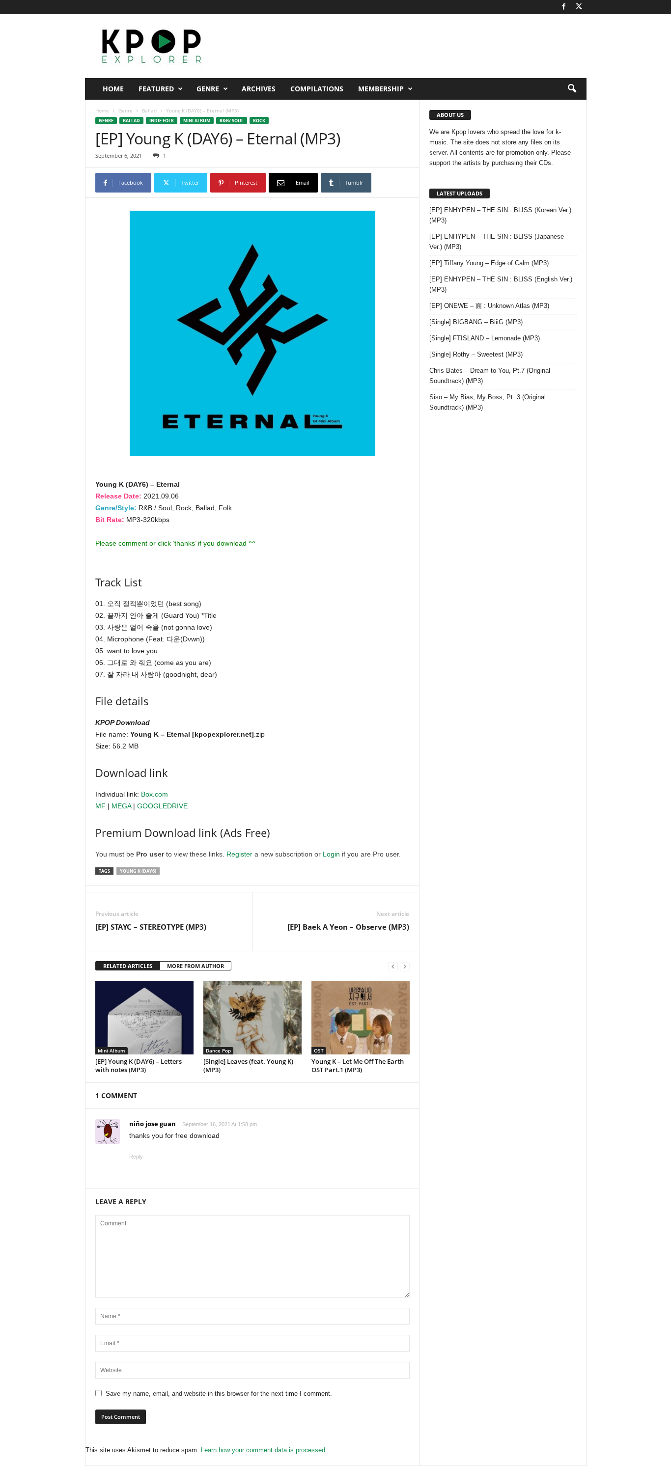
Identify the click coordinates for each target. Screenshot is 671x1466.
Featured (156, 88)
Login (331, 854)
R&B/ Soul (232, 120)
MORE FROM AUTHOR (195, 965)
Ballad (149, 110)
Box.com (154, 794)
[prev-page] (393, 966)
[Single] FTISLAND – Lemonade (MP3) (484, 338)
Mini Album (196, 120)
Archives (259, 88)
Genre (207, 88)
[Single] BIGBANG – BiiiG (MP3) (476, 322)
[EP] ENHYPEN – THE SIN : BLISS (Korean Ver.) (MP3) (500, 215)
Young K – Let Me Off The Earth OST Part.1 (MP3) (357, 1065)
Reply (136, 1157)
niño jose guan (152, 1123)
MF (100, 806)
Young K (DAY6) (138, 871)
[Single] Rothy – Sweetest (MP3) (476, 354)
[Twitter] (579, 7)
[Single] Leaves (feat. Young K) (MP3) (248, 1065)
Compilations (316, 88)
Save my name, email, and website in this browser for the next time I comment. (219, 1393)
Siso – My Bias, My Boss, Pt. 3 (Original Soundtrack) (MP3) (487, 402)
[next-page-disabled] (405, 966)
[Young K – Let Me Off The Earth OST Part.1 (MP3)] (360, 1017)
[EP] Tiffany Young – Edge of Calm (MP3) (489, 263)
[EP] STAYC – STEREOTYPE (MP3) (150, 927)
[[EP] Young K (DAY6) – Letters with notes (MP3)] (144, 1017)
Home (113, 88)
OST (319, 1050)
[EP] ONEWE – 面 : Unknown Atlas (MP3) (489, 305)
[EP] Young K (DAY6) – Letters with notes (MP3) (138, 1065)
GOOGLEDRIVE (162, 806)
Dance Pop (218, 1050)
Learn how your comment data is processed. (264, 1450)
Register (239, 854)
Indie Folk (161, 120)
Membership (381, 88)
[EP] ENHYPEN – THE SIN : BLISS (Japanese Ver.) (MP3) (496, 241)
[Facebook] (564, 7)
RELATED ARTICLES (127, 965)
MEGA (121, 806)
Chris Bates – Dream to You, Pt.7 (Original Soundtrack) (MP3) (489, 376)
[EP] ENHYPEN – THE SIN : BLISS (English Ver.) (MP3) (500, 284)
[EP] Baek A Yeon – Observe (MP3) (348, 927)
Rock (259, 120)
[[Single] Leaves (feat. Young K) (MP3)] (252, 1017)
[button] (572, 89)
